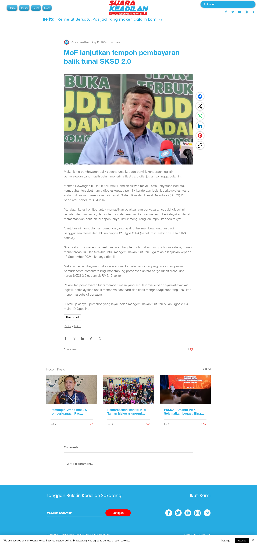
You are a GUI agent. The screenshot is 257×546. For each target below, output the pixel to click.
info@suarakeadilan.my (197, 534)
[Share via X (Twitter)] (74, 338)
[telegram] (253, 12)
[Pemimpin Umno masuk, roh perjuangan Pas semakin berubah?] (71, 389)
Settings (225, 540)
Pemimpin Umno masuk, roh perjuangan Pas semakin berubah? (69, 411)
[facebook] (226, 12)
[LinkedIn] (200, 126)
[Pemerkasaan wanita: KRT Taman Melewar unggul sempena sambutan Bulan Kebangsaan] (128, 389)
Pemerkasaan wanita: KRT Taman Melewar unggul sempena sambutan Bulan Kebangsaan (127, 411)
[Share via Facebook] (65, 338)
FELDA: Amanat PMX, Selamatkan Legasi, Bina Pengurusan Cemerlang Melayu (182, 411)
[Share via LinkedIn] (82, 338)
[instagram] (246, 12)
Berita (68, 326)
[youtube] (239, 12)
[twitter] (233, 12)
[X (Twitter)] (200, 106)
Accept (242, 540)
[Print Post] (99, 338)
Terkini (77, 326)
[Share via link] (91, 338)
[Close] (253, 540)
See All (207, 368)
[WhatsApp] (200, 116)
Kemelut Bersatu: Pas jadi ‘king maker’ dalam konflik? (110, 19)
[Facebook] (200, 96)
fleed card (72, 317)
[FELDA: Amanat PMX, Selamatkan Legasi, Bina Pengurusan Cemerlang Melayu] (185, 389)
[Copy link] (200, 145)
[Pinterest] (200, 136)
